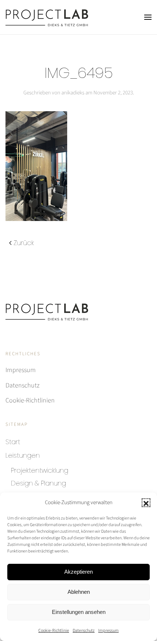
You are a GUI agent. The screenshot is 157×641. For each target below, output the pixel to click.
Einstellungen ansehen (79, 612)
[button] (146, 502)
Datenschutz (84, 630)
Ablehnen (79, 592)
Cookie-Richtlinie (53, 630)
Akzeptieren (78, 572)
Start (12, 441)
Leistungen (22, 455)
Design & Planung (38, 483)
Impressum (108, 630)
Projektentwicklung (39, 470)
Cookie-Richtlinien (30, 400)
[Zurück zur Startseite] (46, 17)
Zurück (24, 242)
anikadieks (72, 93)
